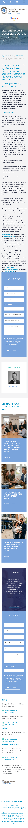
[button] (24, 1)
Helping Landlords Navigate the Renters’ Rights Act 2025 (13, 494)
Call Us (4, 3)
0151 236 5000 (10, 267)
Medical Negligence (15, 55)
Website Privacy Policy (13, 339)
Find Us (10, 3)
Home (2, 55)
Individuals (7, 55)
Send (8, 350)
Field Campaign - (8, 304)
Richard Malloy (14, 386)
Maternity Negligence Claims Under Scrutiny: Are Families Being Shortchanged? (14, 545)
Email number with (9, 666)
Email (17, 3)
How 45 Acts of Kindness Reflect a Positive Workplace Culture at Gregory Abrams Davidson (12, 445)
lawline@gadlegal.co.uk (12, 269)
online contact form (9, 271)
